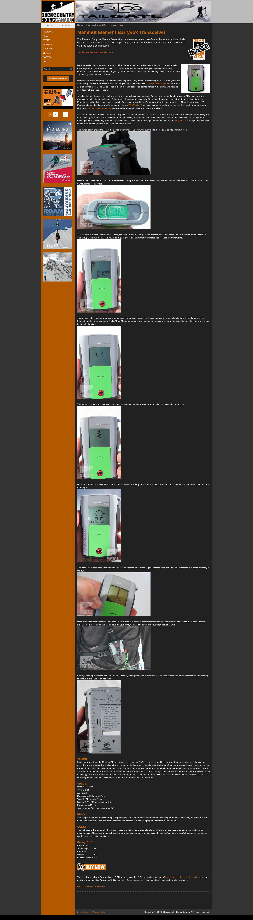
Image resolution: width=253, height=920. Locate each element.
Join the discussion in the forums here (183, 877)
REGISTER (66, 25)
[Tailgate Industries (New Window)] (143, 11)
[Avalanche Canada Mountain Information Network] (58, 267)
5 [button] (65, 114)
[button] (49, 25)
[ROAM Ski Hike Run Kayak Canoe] (58, 201)
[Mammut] (91, 871)
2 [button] (55, 114)
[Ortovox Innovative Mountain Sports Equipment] (58, 135)
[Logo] (58, 11)
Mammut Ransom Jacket (157, 84)
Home (80, 25)
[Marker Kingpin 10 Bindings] (58, 234)
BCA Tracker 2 (135, 105)
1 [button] (50, 114)
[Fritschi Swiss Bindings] (58, 168)
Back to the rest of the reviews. (91, 886)
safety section (179, 120)
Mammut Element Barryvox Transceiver (104, 25)
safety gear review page (101, 108)
